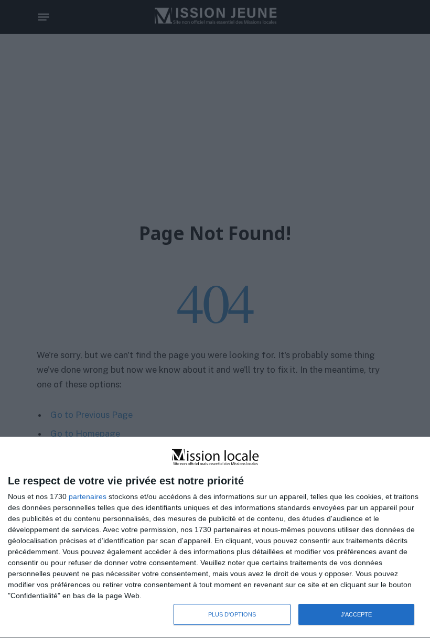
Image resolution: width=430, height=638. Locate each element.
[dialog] (215, 537)
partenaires (87, 496)
